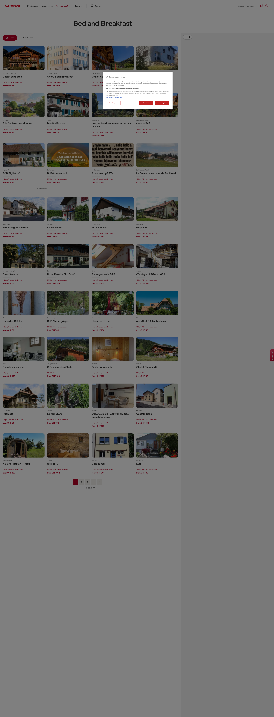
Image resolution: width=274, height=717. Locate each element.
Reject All (146, 103)
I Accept (162, 103)
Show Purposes (113, 103)
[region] (138, 90)
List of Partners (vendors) (114, 97)
